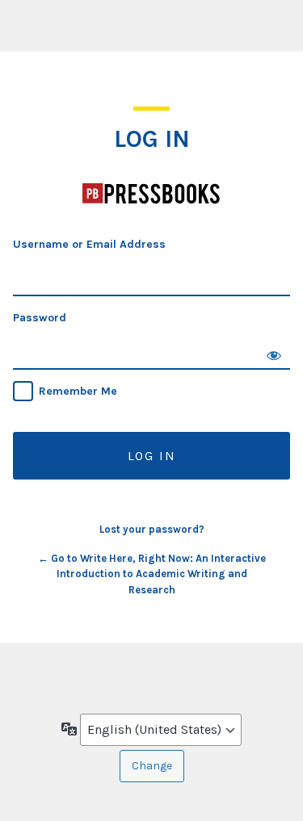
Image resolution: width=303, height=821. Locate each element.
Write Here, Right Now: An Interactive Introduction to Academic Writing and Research (151, 193)
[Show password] (274, 353)
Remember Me (78, 391)
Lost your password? (151, 529)
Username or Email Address (89, 244)
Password (39, 318)
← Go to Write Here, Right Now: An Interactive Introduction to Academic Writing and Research (152, 574)
